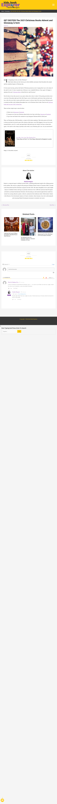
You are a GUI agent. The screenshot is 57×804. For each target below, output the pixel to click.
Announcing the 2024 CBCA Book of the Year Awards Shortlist (45, 234)
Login (53, 264)
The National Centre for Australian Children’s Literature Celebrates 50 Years (28, 239)
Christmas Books (17, 92)
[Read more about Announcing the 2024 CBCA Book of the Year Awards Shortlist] (45, 224)
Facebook (22, 112)
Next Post (52, 205)
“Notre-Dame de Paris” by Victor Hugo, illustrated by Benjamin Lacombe (34, 139)
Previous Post (5, 205)
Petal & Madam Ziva (22, 294)
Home (2, 11)
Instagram (16, 112)
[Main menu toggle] (53, 5)
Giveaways (7, 11)
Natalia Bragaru (16, 292)
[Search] (19, 331)
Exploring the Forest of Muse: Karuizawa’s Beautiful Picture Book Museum (11, 235)
